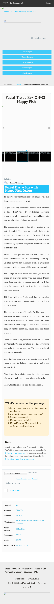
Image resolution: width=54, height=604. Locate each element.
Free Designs (27, 73)
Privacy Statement (13, 572)
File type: (7, 510)
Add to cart (15, 490)
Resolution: (8, 535)
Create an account (16, 3)
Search (48, 3)
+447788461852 (32, 579)
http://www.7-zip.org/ (15, 453)
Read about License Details (26, 479)
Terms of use (40, 568)
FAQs (36, 572)
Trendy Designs (27, 62)
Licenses (28, 572)
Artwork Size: (9, 545)
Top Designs (27, 52)
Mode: (6, 540)
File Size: (7, 515)
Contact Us (27, 568)
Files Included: (9, 522)
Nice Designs (27, 68)
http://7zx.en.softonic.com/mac (19, 459)
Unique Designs (27, 57)
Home (19, 84)
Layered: (7, 505)
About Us (16, 568)
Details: (7, 179)
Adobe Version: (7, 529)
